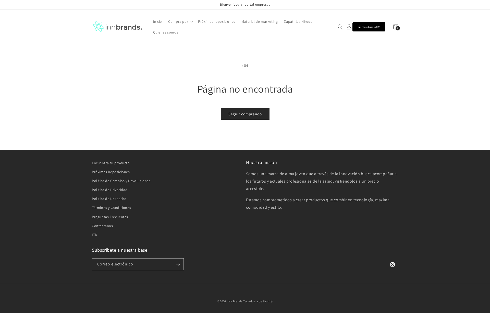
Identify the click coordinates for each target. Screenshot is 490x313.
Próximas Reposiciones (111, 172)
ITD (94, 234)
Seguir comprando (245, 113)
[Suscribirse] (177, 264)
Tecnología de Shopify (258, 301)
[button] (180, 21)
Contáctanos (102, 225)
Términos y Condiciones (111, 207)
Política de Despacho (109, 198)
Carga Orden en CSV (370, 27)
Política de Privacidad (109, 189)
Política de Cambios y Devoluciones (121, 180)
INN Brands (235, 301)
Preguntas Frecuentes (110, 217)
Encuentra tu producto (111, 163)
